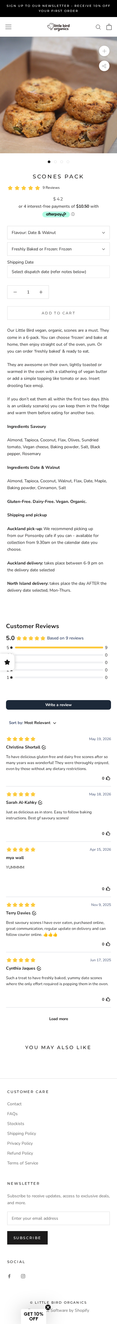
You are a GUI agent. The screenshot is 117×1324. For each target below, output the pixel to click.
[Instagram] (23, 1276)
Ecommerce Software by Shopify (58, 1310)
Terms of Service (22, 1163)
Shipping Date (20, 262)
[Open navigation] (8, 27)
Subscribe (27, 1238)
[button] (33, 1316)
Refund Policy (20, 1153)
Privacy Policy (20, 1143)
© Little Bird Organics (58, 1302)
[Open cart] (109, 27)
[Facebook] (9, 1276)
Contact (14, 1104)
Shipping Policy (21, 1133)
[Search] (98, 26)
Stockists (15, 1123)
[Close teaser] (48, 1307)
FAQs (12, 1114)
